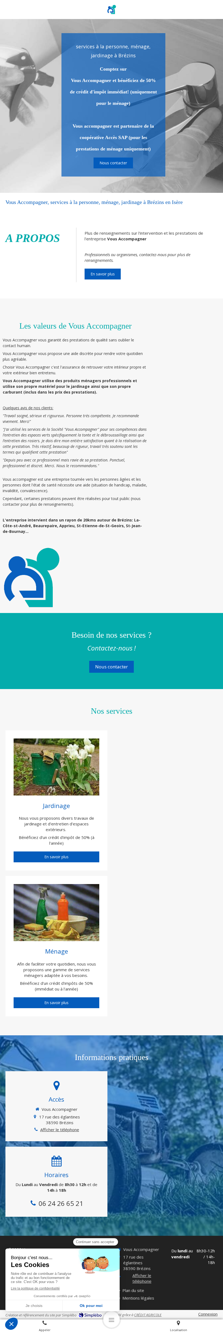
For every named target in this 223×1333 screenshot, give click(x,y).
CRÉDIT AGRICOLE (148, 1314)
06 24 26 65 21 (61, 1203)
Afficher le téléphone (59, 1129)
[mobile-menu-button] (111, 1319)
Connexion (208, 1314)
